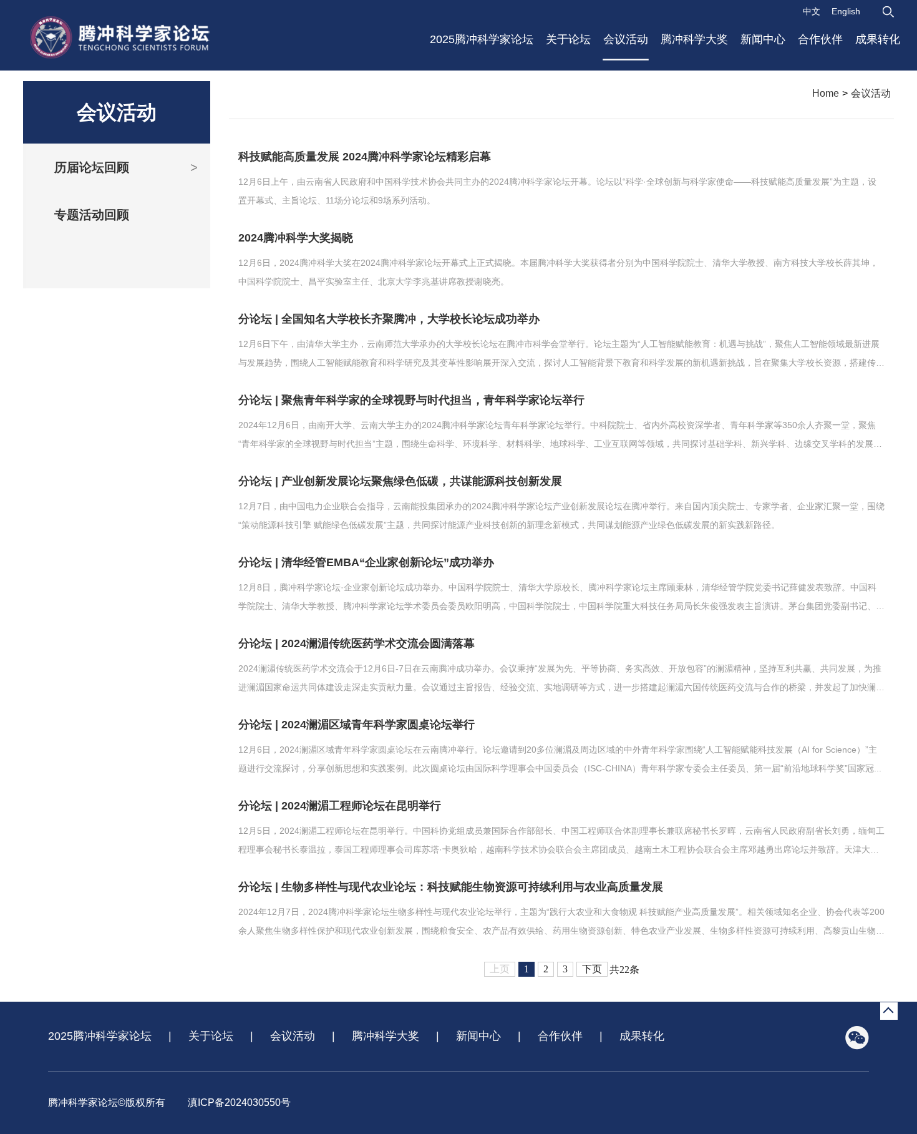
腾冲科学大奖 (694, 39)
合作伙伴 (820, 39)
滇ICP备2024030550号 (239, 1102)
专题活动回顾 (91, 215)
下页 (592, 969)
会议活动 (625, 39)
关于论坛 (568, 39)
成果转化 (877, 39)
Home (825, 93)
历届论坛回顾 (126, 167)
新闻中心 (762, 39)
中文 (811, 11)
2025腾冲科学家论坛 (481, 39)
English (846, 11)
